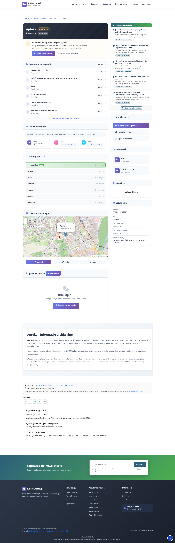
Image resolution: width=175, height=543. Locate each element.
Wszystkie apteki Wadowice (68, 54)
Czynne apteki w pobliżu (44, 54)
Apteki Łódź (93, 496)
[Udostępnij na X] (30, 401)
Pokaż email (95, 145)
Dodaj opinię (54, 273)
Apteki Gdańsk (94, 511)
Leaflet (95, 256)
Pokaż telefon (68, 145)
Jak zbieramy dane (137, 391)
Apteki (44, 18)
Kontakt (125, 500)
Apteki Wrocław (94, 504)
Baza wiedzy (70, 500)
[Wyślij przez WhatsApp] (35, 401)
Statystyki (125, 496)
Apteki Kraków (94, 500)
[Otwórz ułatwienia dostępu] (170, 538)
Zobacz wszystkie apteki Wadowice (64, 118)
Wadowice (53, 18)
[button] (65, 235)
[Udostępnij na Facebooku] (25, 401)
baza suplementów (52, 531)
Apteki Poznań (94, 507)
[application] (65, 236)
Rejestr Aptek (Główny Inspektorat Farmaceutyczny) (55, 385)
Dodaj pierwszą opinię (66, 305)
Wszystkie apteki (72, 496)
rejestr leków (64, 531)
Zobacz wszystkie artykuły (132, 108)
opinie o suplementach (36, 531)
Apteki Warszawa (95, 492)
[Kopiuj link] (45, 401)
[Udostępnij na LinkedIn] (40, 401)
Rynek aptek (70, 504)
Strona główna (33, 18)
